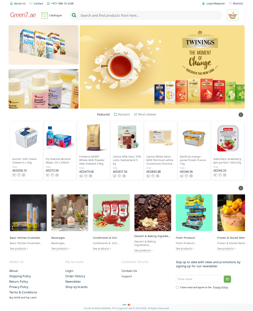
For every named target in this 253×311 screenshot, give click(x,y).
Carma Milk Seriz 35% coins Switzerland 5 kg (127, 160)
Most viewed (147, 114)
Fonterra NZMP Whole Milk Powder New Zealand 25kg (92, 160)
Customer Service (134, 262)
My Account (74, 262)
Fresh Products (185, 237)
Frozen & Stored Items (231, 237)
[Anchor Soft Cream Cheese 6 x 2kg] (26, 137)
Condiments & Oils (105, 237)
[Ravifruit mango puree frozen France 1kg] (194, 137)
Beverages (58, 237)
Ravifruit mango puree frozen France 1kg (193, 160)
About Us (16, 262)
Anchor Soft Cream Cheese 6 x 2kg (24, 160)
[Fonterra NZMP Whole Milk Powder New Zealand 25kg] (93, 137)
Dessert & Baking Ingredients (152, 236)
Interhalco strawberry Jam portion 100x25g (227, 160)
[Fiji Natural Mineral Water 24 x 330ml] (60, 137)
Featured (103, 114)
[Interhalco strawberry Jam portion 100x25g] (227, 137)
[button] (14, 175)
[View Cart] (232, 15)
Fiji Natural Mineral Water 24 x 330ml (58, 160)
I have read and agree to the (203, 287)
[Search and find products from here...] (73, 15)
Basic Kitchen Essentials (25, 237)
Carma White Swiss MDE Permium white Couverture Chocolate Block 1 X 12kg (160, 160)
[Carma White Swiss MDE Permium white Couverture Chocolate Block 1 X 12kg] (160, 137)
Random (124, 114)
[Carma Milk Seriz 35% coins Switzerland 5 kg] (127, 137)
